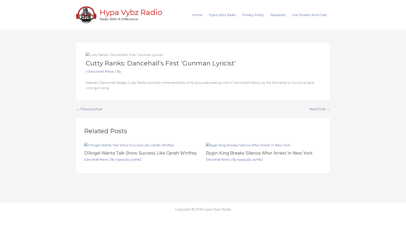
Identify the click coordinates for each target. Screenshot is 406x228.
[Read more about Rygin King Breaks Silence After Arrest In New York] (248, 145)
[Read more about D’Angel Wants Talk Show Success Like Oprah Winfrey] (129, 145)
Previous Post (89, 109)
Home (197, 15)
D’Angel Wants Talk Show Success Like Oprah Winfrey (140, 153)
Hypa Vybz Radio (131, 12)
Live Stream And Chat (309, 15)
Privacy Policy (253, 15)
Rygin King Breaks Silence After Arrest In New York (259, 153)
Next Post (319, 109)
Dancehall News (101, 71)
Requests (277, 15)
